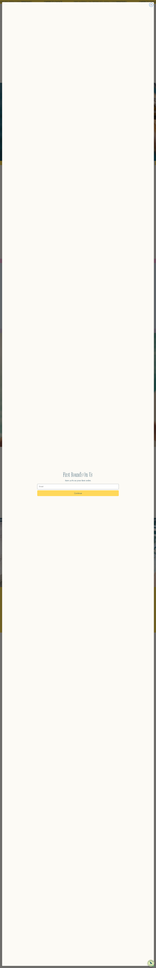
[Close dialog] (151, 5)
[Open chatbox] (151, 963)
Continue (78, 493)
